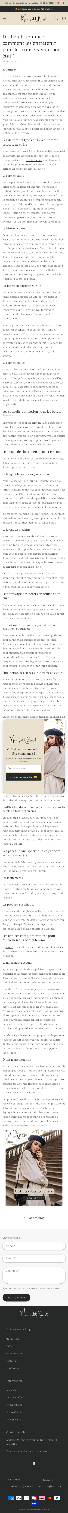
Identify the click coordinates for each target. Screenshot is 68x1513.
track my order (14, 1353)
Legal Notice (13, 1368)
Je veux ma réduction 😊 (23, 777)
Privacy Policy (14, 1419)
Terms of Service (15, 1412)
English (50, 1486)
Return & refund (15, 1397)
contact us (12, 1360)
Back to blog (36, 1218)
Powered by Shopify (42, 1509)
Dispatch (11, 1390)
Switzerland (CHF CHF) (22, 1486)
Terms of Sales (14, 1404)
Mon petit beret (29, 1509)
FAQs (9, 1346)
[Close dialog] (61, 722)
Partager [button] (11, 69)
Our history (12, 1338)
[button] (4, 18)
